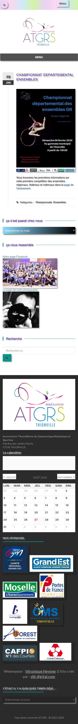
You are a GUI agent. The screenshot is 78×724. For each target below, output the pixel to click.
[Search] (7, 357)
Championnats (44, 202)
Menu (62, 3)
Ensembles (59, 202)
